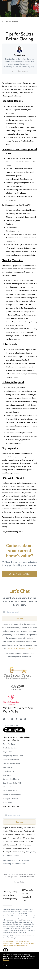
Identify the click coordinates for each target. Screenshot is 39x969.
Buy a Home (7, 752)
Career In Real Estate (11, 779)
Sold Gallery (7, 802)
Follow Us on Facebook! (12, 795)
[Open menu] (36, 3)
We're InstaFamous (10, 787)
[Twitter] (8, 719)
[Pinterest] (16, 719)
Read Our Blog (8, 767)
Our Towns (7, 775)
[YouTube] (21, 719)
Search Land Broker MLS (12, 783)
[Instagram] (25, 719)
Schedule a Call (9, 771)
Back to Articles (11, 22)
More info (6, 960)
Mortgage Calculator (10, 799)
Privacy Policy (19, 882)
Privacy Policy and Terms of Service (21, 648)
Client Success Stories (11, 760)
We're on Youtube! (10, 791)
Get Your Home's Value (11, 763)
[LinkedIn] (12, 719)
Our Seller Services (10, 748)
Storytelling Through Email (13, 756)
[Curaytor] (14, 732)
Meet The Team (9, 744)
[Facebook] (4, 719)
